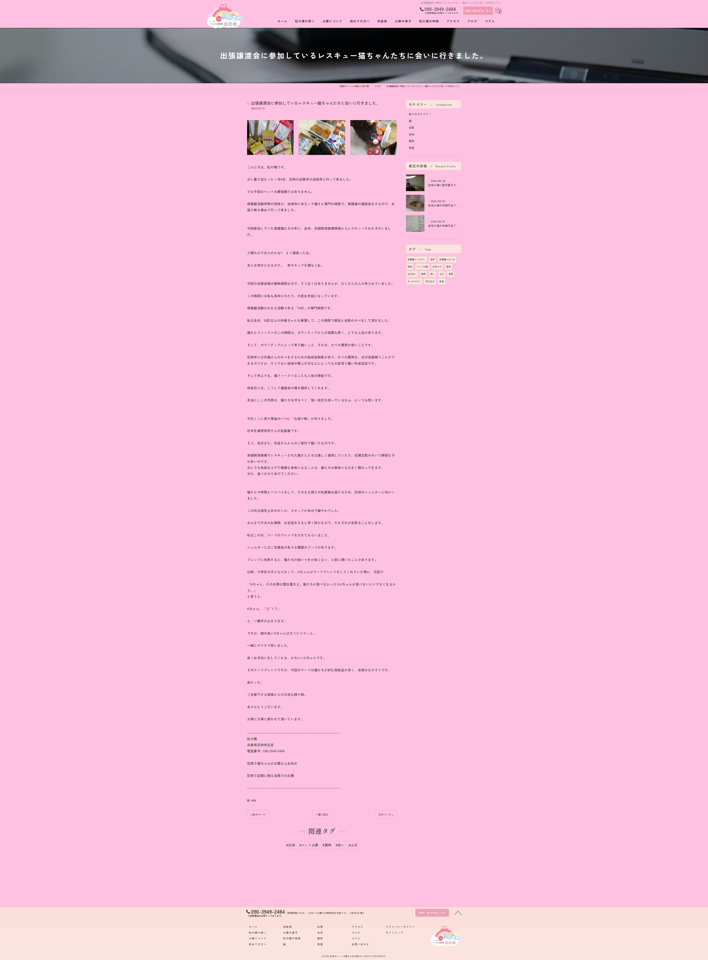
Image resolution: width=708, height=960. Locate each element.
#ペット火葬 (308, 845)
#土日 (353, 845)
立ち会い (412, 273)
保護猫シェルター (416, 259)
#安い (340, 845)
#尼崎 (290, 845)
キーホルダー (414, 281)
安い (432, 273)
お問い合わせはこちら (478, 11)
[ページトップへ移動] (458, 912)
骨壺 (411, 148)
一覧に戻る (321, 814)
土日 (441, 273)
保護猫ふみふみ (447, 259)
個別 (411, 141)
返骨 (448, 266)
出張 (253, 800)
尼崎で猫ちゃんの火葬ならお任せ (272, 763)
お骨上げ (437, 266)
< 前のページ (258, 814)
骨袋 (441, 281)
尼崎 (409, 266)
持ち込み (430, 281)
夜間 (451, 273)
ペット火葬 (422, 266)
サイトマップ (394, 932)
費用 (423, 273)
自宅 (411, 134)
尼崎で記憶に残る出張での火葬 (270, 775)
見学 (432, 259)
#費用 (326, 845)
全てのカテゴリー (420, 114)
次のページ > (386, 814)
